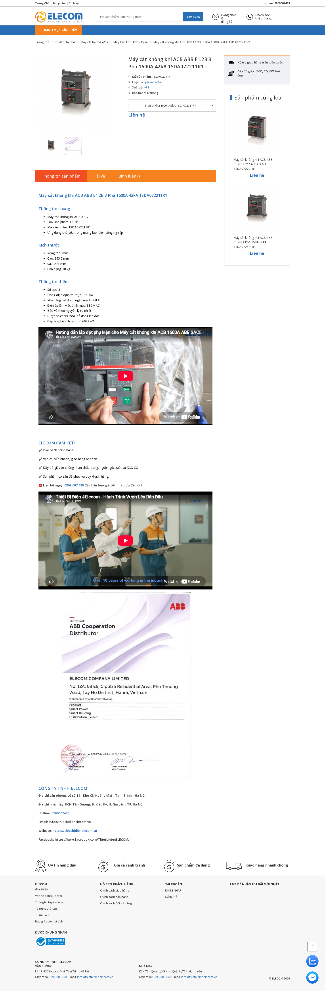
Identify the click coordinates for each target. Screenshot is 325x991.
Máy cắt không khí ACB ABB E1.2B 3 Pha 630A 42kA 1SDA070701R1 (253, 164)
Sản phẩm (59, 3)
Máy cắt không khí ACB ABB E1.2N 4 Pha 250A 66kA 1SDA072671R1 (253, 242)
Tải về (99, 176)
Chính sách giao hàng (114, 890)
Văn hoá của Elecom (48, 896)
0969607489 (282, 3)
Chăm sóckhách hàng (263, 16)
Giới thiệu (41, 889)
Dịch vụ (74, 3)
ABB (146, 87)
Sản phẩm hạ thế (151, 82)
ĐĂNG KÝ (171, 897)
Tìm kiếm (193, 17)
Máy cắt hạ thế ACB (94, 42)
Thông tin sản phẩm (61, 176)
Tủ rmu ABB (42, 915)
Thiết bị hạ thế (65, 42)
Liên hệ (136, 115)
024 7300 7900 (59, 977)
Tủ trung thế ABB (46, 909)
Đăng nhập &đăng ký (229, 16)
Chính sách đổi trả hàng (116, 903)
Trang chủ (42, 42)
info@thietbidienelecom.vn (95, 977)
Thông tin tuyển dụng (49, 902)
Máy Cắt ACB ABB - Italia (130, 42)
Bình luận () (129, 176)
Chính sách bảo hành (114, 897)
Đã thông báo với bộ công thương (50, 941)
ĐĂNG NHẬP (173, 890)
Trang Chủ (42, 3)
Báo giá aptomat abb (49, 921)
